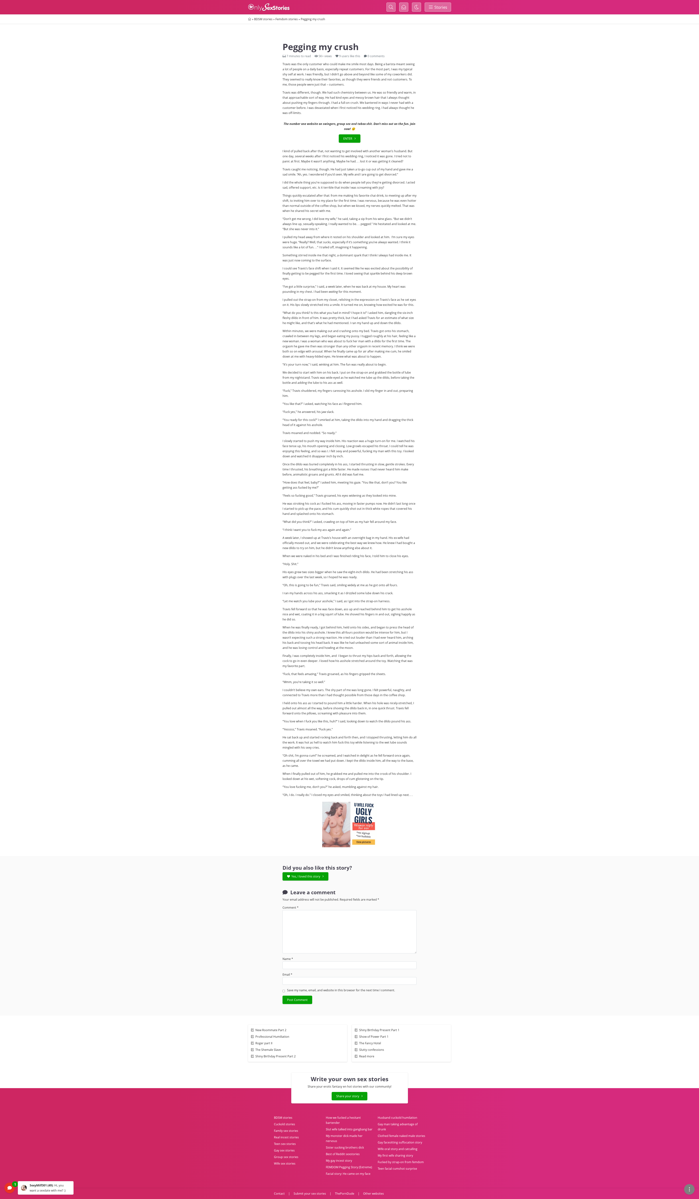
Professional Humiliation (272, 1037)
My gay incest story (339, 1161)
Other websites (373, 1194)
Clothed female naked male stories (401, 1136)
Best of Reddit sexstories (343, 1154)
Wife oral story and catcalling (397, 1149)
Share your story (347, 1096)
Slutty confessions (371, 1050)
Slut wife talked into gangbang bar (349, 1129)
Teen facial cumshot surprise (397, 1169)
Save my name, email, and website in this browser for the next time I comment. (341, 990)
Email (287, 975)
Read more (366, 1056)
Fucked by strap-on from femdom (401, 1162)
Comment (291, 908)
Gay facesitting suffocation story (400, 1142)
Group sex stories (286, 1157)
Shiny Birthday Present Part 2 (275, 1056)
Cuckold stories (284, 1124)
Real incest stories (286, 1137)
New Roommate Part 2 (270, 1030)
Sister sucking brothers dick (345, 1147)
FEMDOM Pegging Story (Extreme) (349, 1167)
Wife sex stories (284, 1163)
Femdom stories (286, 19)
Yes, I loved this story (305, 876)
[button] (39, 1188)
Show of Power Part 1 (374, 1037)
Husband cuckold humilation (397, 1118)
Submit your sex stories (310, 1194)
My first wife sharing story (395, 1155)
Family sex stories (286, 1131)
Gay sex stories (284, 1150)
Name (288, 959)
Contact (279, 1194)
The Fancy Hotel (370, 1043)
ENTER (347, 139)
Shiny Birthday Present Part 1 (379, 1030)
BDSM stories (263, 19)
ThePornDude (344, 1194)
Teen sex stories (285, 1144)
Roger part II (263, 1043)
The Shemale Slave (268, 1050)
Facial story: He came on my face (348, 1174)
